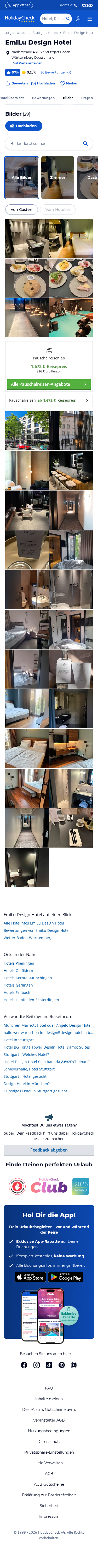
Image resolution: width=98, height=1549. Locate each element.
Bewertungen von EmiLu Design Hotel (37, 930)
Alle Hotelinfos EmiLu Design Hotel (34, 923)
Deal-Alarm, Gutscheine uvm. (49, 1409)
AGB (49, 1473)
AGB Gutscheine (49, 1484)
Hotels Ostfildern (18, 970)
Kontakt (66, 5)
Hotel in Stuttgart (19, 1039)
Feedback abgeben (49, 1150)
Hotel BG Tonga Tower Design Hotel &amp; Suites (47, 1047)
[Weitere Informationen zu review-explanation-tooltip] (69, 72)
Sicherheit (49, 1505)
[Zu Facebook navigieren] (24, 1365)
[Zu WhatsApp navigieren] (74, 1365)
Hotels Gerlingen (18, 985)
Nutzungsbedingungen (49, 1431)
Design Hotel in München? (27, 1083)
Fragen (87, 98)
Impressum (49, 1516)
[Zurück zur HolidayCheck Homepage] (19, 19)
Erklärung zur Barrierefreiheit (49, 1495)
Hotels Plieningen (19, 963)
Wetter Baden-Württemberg (28, 937)
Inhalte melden (49, 1399)
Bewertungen (43, 98)
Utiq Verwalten (49, 1463)
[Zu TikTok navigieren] (49, 1365)
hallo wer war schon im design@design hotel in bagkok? (49, 1032)
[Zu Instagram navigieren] (36, 1365)
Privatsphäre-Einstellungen (49, 1452)
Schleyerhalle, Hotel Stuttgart (29, 1069)
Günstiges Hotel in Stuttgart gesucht (35, 1090)
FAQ (49, 1388)
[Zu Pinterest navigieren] (61, 1365)
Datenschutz (49, 1441)
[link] (78, 19)
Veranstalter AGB (49, 1420)
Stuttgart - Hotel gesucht (25, 1076)
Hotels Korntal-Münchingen (28, 977)
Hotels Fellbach (17, 992)
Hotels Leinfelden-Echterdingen (31, 999)
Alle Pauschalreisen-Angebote (40, 384)
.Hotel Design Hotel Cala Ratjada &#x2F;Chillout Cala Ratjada (49, 1061)
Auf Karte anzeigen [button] (27, 63)
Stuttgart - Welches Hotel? (26, 1054)
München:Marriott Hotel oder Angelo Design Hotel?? (49, 1025)
